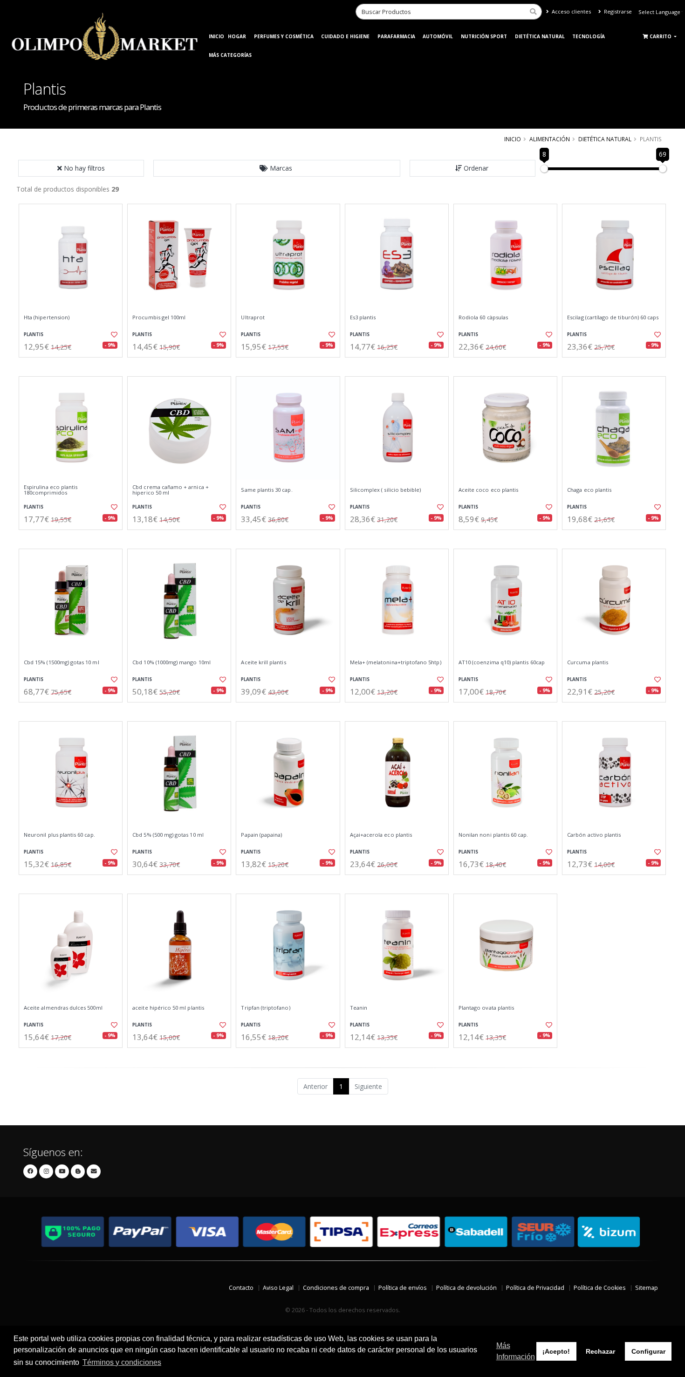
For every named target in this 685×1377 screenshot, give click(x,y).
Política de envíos (402, 1288)
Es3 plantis (363, 317)
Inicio (216, 36)
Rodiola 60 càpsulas (483, 317)
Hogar (237, 36)
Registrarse (617, 11)
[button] (276, 168)
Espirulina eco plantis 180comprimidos (50, 490)
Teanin (358, 1008)
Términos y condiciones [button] (121, 1362)
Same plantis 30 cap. (266, 490)
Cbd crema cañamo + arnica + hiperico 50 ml (170, 490)
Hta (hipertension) (46, 317)
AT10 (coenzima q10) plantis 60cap (502, 662)
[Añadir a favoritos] (113, 335)
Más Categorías (230, 55)
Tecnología (588, 36)
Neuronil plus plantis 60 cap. (59, 835)
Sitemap (646, 1288)
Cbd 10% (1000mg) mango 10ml (171, 662)
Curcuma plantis (587, 662)
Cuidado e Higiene (345, 36)
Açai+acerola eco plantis (381, 835)
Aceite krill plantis (263, 662)
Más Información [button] (515, 1351)
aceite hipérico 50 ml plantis (168, 1008)
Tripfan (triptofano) (265, 1008)
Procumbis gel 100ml (158, 317)
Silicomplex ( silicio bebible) (385, 490)
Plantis (33, 334)
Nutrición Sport (484, 36)
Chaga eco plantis (589, 490)
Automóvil (438, 36)
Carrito (661, 36)
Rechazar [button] (600, 1351)
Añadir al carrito (73, 365)
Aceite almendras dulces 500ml (63, 1008)
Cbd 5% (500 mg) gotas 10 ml (168, 835)
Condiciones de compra (336, 1288)
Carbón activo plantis (594, 835)
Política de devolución (466, 1288)
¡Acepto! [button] (556, 1351)
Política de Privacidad (535, 1288)
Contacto (241, 1288)
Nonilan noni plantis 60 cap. (493, 835)
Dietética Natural (540, 36)
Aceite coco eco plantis (488, 490)
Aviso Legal (278, 1288)
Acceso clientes (570, 11)
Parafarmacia (396, 36)
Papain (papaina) (261, 835)
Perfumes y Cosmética (284, 36)
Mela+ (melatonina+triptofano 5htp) (395, 662)
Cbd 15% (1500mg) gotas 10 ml (61, 662)
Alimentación (549, 139)
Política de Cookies (600, 1288)
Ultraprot (253, 317)
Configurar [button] (648, 1351)
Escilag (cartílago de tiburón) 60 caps (612, 317)
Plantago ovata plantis (486, 1008)
